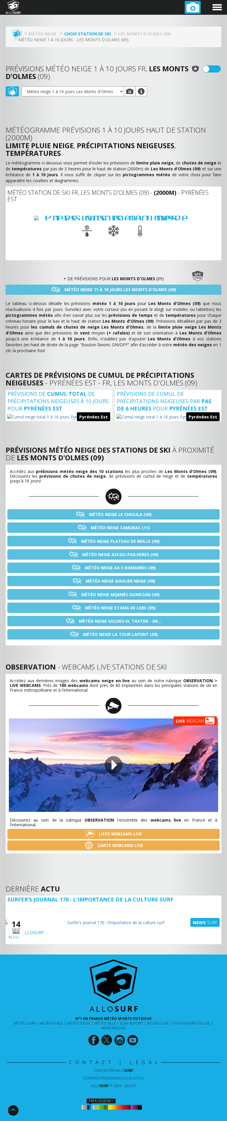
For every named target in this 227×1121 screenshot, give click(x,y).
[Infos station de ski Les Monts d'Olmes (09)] (141, 91)
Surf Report (131, 1023)
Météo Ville (105, 1023)
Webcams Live (113, 1028)
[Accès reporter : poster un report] (193, 7)
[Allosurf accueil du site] (18, 34)
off (215, 69)
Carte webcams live (119, 845)
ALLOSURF (32, 932)
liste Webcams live (120, 834)
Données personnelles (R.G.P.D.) (113, 1078)
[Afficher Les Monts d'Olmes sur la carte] (12, 91)
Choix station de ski (87, 34)
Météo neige (78, 1023)
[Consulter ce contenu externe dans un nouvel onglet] (94, 1040)
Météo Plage (51, 1023)
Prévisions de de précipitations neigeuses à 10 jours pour (58, 401)
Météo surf (25, 1023)
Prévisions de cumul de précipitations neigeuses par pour (164, 401)
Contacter (113, 1070)
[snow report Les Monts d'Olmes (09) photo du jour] (130, 91)
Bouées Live (158, 1023)
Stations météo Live (191, 1023)
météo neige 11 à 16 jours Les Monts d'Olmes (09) (119, 289)
